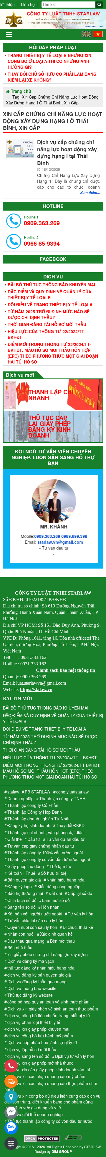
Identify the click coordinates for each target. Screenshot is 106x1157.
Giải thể (14, 839)
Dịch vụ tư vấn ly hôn (74, 1056)
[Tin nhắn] (11, 1081)
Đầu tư (33, 839)
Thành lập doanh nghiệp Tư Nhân (39, 819)
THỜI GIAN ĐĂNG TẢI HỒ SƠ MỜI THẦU (47, 324)
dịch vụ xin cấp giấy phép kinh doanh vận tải (48, 1069)
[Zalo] (11, 1127)
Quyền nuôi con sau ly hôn (32, 927)
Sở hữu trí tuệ (54, 873)
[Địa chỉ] (11, 1096)
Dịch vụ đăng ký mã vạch (30, 961)
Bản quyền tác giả (24, 880)
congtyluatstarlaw (72, 792)
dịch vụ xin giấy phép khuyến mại (38, 1029)
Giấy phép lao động (25, 866)
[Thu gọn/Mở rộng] (11, 1143)
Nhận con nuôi (20, 934)
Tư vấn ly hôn (80, 914)
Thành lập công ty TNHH (62, 798)
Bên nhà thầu (19, 948)
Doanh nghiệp (20, 798)
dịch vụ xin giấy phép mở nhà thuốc (40, 1063)
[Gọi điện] (11, 1065)
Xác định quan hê (56, 934)
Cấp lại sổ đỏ (80, 893)
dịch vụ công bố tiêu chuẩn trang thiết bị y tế (48, 1015)
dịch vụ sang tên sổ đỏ (28, 1056)
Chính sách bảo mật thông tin (65, 670)
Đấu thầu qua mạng (25, 941)
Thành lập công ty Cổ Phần (32, 805)
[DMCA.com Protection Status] (42, 1139)
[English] (86, 36)
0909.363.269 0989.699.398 (59, 536)
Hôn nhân (50, 907)
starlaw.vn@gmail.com (59, 542)
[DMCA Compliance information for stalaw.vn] (73, 1139)
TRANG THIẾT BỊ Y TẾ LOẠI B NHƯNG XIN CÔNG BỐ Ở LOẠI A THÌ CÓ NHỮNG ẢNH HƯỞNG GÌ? (49, 61)
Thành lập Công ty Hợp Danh (34, 812)
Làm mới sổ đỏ (56, 900)
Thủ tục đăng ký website (30, 995)
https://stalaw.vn (36, 689)
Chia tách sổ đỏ (22, 900)
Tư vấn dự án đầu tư (65, 839)
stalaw (13, 792)
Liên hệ (28, 4)
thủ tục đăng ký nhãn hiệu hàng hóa (40, 968)
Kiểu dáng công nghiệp (58, 886)
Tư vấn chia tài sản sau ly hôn (35, 920)
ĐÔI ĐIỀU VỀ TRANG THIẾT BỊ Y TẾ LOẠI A (50, 304)
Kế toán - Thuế (21, 873)
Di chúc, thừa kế (78, 927)
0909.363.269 (42, 220)
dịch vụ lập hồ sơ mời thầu (31, 1049)
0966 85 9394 (42, 241)
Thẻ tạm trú (60, 866)
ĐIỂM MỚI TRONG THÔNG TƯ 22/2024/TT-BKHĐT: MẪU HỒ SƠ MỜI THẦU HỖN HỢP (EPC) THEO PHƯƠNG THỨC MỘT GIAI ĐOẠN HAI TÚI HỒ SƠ (53, 353)
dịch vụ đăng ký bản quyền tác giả (39, 975)
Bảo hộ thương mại (25, 893)
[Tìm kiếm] (99, 4)
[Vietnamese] (98, 36)
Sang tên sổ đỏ (21, 907)
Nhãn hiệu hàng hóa (66, 880)
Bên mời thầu (62, 941)
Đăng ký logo (19, 886)
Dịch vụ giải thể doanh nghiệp (35, 1114)
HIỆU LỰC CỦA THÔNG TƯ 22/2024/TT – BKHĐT (48, 334)
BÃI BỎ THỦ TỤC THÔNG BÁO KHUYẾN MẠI (51, 284)
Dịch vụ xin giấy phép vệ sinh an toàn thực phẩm (52, 1009)
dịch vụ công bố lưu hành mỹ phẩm (40, 1036)
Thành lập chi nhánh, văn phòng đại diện (45, 832)
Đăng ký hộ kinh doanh (28, 825)
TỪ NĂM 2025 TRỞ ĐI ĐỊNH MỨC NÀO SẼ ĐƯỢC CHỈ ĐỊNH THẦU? (49, 314)
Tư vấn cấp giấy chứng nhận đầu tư (40, 846)
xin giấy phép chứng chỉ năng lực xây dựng (47, 954)
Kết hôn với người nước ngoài (34, 914)
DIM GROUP (62, 1151)
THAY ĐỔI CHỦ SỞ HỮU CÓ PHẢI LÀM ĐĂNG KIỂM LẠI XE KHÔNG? (52, 77)
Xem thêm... (90, 192)
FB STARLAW (37, 792)
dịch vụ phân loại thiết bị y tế (33, 1022)
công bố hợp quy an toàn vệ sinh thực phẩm (48, 1002)
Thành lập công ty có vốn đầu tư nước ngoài (48, 859)
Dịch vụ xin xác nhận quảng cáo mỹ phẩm (46, 1076)
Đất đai (55, 893)
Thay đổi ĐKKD (70, 825)
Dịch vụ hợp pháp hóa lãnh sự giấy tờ (42, 1042)
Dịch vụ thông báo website (32, 988)
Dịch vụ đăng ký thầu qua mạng (37, 981)
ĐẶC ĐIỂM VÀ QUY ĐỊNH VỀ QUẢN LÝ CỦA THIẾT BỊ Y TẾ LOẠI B (49, 294)
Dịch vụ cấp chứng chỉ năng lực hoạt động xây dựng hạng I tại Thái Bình (67, 152)
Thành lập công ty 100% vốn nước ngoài (45, 852)
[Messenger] (11, 1112)
